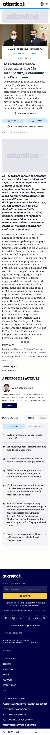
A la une (11, 49)
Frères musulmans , (12, 356)
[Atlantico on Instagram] (36, 618)
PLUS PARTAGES (36, 426)
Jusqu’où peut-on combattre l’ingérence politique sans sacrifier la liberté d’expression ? (26, 537)
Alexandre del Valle (26, 113)
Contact (32, 642)
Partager (15, 121)
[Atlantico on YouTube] (44, 618)
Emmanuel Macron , (13, 349)
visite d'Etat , (32, 352)
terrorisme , (30, 356)
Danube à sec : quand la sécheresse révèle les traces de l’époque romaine (25, 460)
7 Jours (43, 418)
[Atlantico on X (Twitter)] (13, 618)
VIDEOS (6, 674)
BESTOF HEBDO (9, 685)
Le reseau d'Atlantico (12, 642)
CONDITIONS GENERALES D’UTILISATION (20, 725)
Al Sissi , (28, 349)
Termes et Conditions (30, 605)
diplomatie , (18, 352)
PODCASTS (7, 680)
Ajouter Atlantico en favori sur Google (27, 126)
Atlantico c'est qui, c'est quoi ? (17, 640)
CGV (5, 698)
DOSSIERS (7, 664)
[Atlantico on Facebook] (21, 618)
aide (5, 360)
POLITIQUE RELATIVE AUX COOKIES (18, 720)
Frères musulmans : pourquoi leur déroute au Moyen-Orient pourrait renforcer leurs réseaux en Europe (24, 473)
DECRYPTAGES (9, 659)
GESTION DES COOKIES (37, 704)
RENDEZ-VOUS (9, 669)
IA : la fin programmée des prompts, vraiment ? (24, 436)
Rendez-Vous (22, 49)
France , (37, 349)
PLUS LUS (14, 426)
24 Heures (32, 418)
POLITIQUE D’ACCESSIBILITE (14, 714)
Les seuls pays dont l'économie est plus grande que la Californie (26, 448)
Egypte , (6, 352)
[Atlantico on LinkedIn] (29, 618)
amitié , (43, 352)
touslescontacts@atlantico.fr (25, 626)
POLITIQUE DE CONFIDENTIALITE (17, 709)
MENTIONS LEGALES (16, 698)
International (36, 49)
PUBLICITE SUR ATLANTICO (14, 704)
